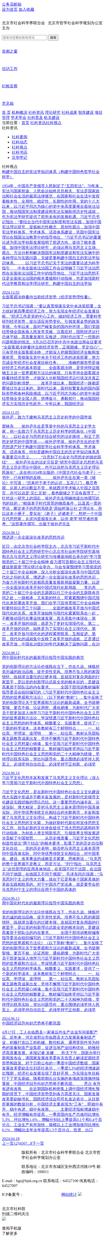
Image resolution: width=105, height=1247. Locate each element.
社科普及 (35, 118)
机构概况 (19, 112)
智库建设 (86, 112)
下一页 (38, 1143)
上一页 (8, 1143)
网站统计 (69, 1194)
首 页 (6, 112)
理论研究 (53, 112)
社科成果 (69, 112)
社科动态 (19, 142)
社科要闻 (19, 137)
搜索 (53, 37)
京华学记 (19, 157)
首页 (25, 123)
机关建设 (52, 118)
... (28, 1143)
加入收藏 (26, 9)
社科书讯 (19, 152)
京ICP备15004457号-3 (42, 1194)
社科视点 (54, 123)
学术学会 (18, 118)
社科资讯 (36, 112)
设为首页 (10, 9)
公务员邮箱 (11, 4)
